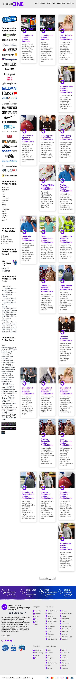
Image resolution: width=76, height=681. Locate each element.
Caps (3, 196)
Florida (5, 236)
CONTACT (70, 3)
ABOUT (42, 3)
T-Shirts (4, 213)
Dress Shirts (5, 198)
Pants (3, 202)
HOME (36, 3)
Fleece (3, 211)
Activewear (5, 189)
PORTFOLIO (61, 3)
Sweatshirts (5, 209)
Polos (3, 207)
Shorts (3, 205)
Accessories (5, 187)
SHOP (49, 3)
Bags (3, 194)
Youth (3, 218)
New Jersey (7, 240)
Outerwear (4, 200)
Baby (3, 192)
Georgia (6, 238)
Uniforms (4, 215)
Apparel (4, 220)
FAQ (54, 3)
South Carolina (8, 242)
